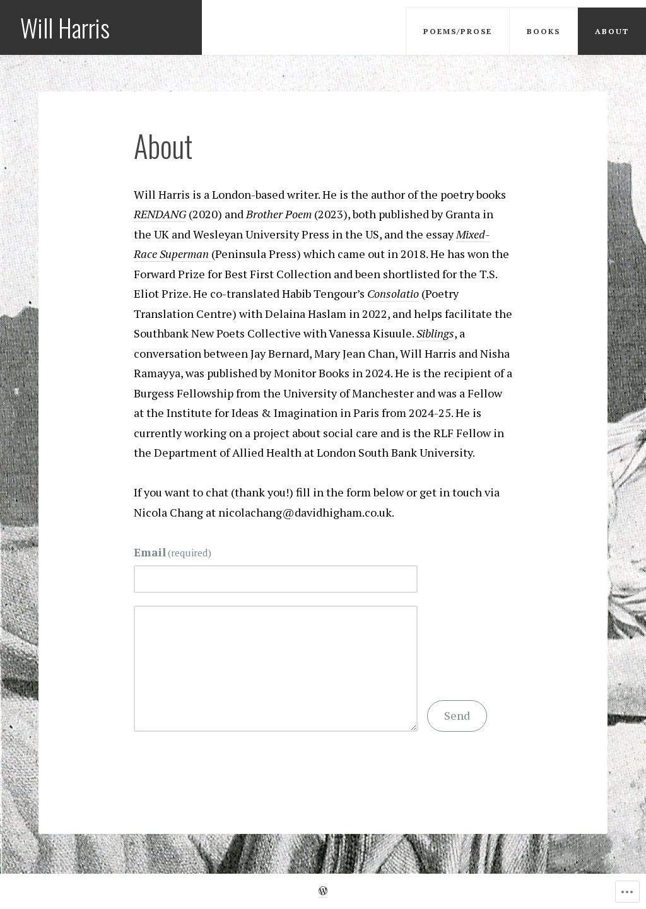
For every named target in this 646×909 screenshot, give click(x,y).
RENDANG (160, 213)
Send (457, 715)
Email (173, 552)
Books (543, 31)
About (612, 31)
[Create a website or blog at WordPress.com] (323, 891)
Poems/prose (457, 31)
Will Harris (65, 27)
